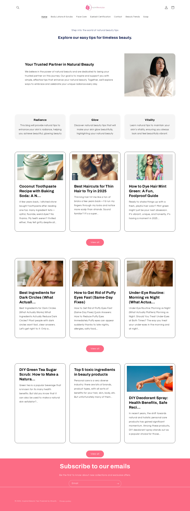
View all (95, 242)
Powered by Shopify (48, 501)
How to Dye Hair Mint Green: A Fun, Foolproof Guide (147, 191)
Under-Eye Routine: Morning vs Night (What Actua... (147, 297)
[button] (18, 7)
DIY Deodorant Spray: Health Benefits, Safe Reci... (148, 402)
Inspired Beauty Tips (30, 501)
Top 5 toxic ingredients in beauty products (94, 372)
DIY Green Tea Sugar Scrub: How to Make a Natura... (38, 374)
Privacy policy (65, 501)
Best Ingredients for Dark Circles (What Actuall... (37, 297)
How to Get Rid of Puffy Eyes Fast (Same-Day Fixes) (95, 297)
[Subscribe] (118, 483)
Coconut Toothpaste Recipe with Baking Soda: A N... (37, 191)
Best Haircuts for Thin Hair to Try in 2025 (94, 188)
